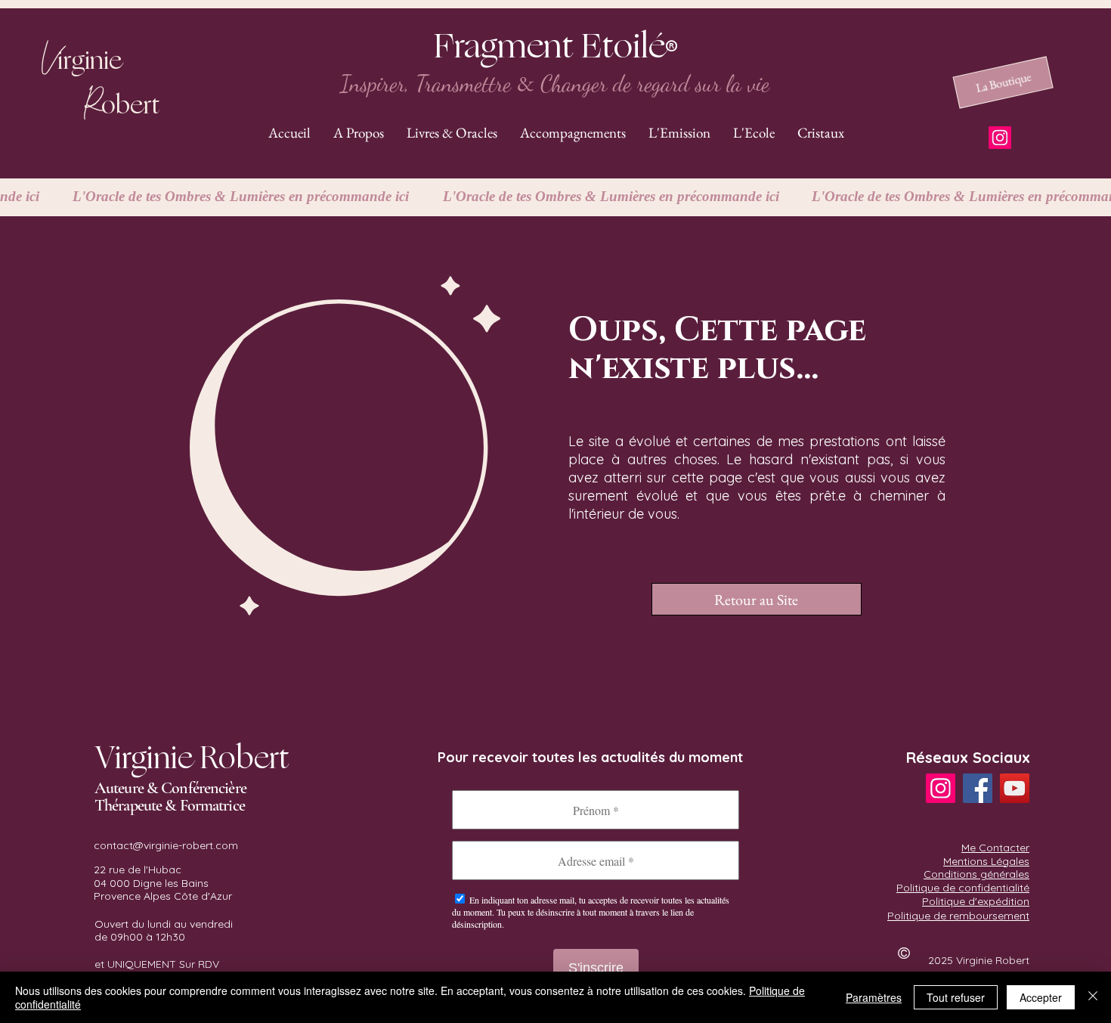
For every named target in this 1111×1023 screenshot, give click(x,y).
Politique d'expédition (975, 901)
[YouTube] (1014, 788)
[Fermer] (1093, 997)
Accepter (1041, 997)
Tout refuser (956, 997)
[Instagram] (1000, 137)
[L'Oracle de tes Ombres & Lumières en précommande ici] (555, 197)
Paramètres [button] (874, 997)
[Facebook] (977, 788)
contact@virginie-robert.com (166, 845)
